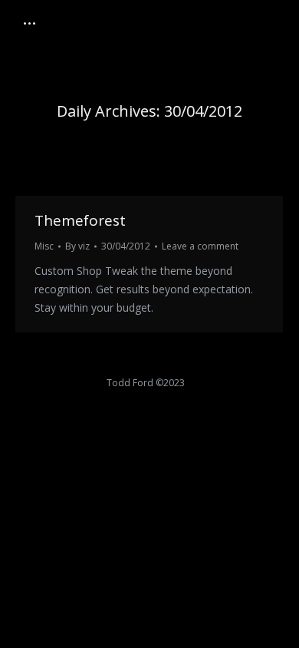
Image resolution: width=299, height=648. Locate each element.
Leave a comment (200, 246)
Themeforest (80, 220)
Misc (44, 246)
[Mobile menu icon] (29, 23)
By (77, 246)
